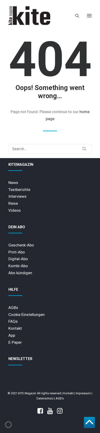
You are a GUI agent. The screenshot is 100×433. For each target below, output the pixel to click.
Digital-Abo (18, 258)
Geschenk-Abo (21, 245)
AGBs (13, 307)
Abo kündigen (20, 272)
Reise (13, 203)
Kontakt (15, 328)
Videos (14, 210)
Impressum (83, 393)
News (13, 182)
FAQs (13, 321)
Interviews (17, 196)
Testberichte (19, 189)
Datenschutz (45, 398)
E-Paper (15, 342)
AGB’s (60, 398)
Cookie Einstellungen (26, 314)
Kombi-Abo (18, 265)
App (11, 335)
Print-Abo (16, 252)
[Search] (75, 16)
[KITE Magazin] (29, 15)
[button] (89, 15)
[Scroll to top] (89, 422)
